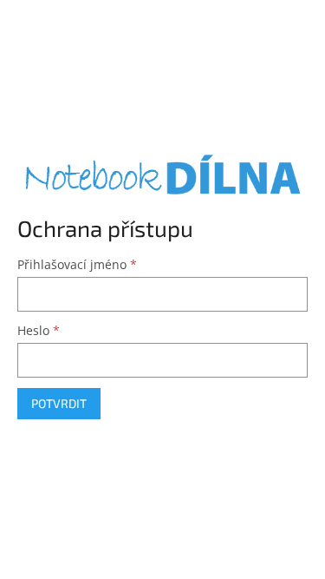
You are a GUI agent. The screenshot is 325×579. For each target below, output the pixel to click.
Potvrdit (59, 403)
